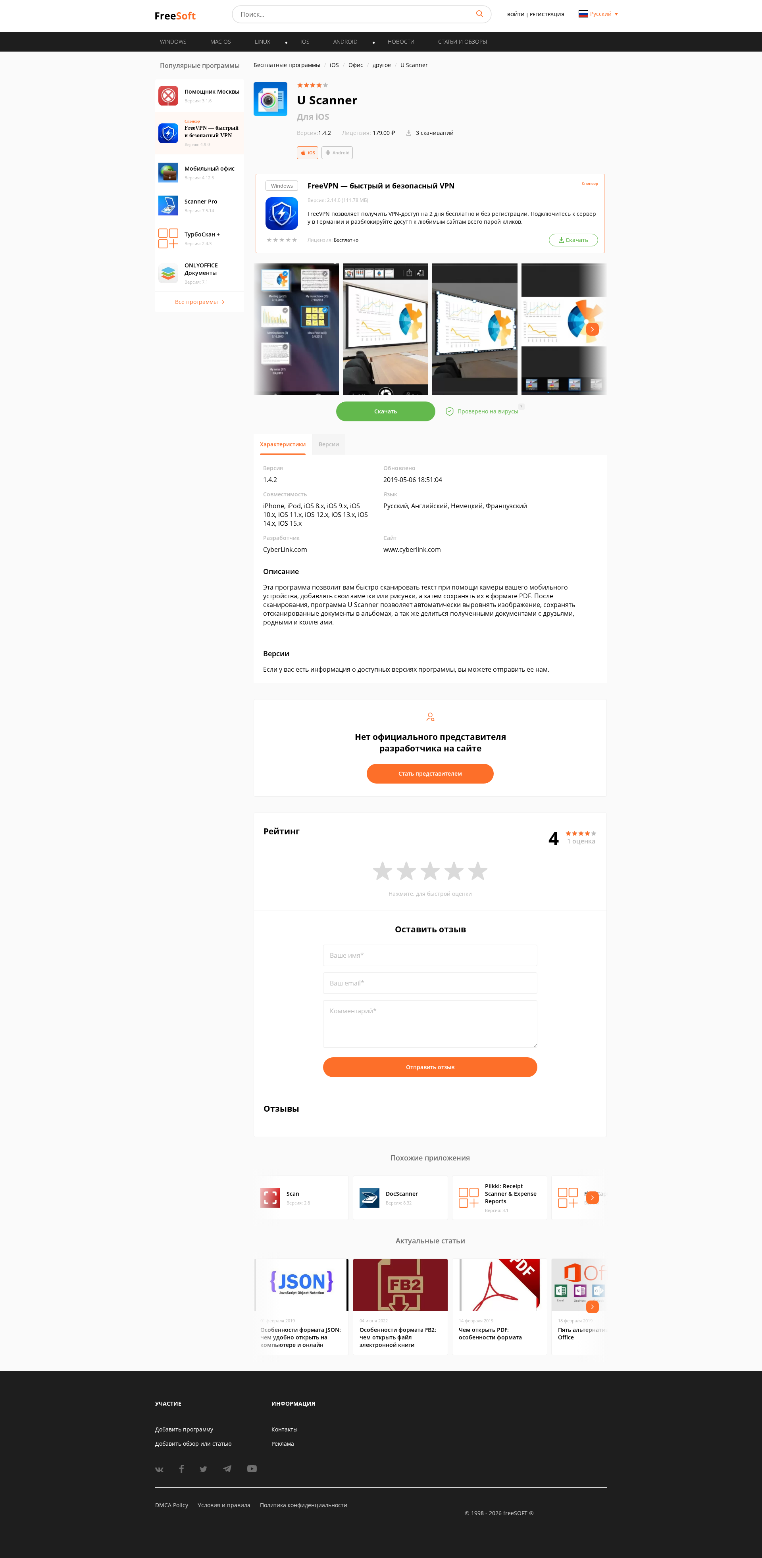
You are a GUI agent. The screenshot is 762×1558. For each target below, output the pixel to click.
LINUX (262, 41)
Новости (401, 41)
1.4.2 (314, 132)
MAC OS (220, 41)
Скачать (385, 411)
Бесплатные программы (287, 65)
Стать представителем (430, 773)
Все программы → (200, 301)
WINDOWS (173, 41)
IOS (305, 41)
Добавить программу (184, 1429)
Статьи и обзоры (462, 41)
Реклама (282, 1443)
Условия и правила (224, 1505)
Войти (516, 14)
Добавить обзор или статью (193, 1443)
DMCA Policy (171, 1505)
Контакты (284, 1429)
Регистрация (547, 14)
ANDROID (345, 41)
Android (341, 153)
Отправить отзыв (430, 1067)
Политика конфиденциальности (303, 1505)
